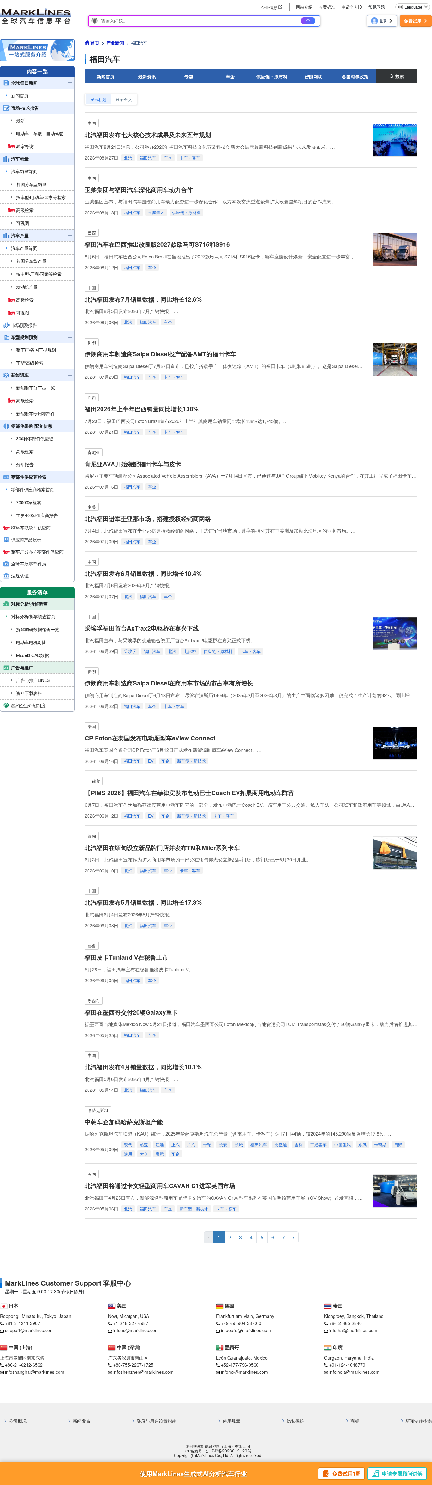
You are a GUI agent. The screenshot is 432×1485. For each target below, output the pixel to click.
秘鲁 (92, 946)
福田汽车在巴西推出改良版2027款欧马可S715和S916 (157, 244)
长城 (239, 1145)
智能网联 (313, 76)
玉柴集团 (156, 212)
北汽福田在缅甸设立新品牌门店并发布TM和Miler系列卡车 (162, 847)
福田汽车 (148, 158)
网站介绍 (304, 7)
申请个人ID (352, 7)
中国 (92, 123)
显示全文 (123, 99)
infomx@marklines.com (244, 1372)
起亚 (144, 1145)
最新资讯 (147, 76)
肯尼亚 (94, 452)
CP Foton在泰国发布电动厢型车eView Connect (150, 738)
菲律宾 (94, 781)
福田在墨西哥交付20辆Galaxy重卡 (131, 1012)
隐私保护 (295, 1421)
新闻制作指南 (418, 1421)
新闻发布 (81, 1421)
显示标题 (98, 99)
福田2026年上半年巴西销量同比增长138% (142, 409)
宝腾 (160, 1154)
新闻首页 (105, 76)
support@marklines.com (29, 1330)
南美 (92, 507)
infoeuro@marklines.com (246, 1330)
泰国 (92, 726)
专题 (188, 76)
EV (151, 761)
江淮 (160, 1145)
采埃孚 (130, 651)
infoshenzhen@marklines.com (143, 1372)
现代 (128, 1145)
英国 (92, 1174)
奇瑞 (207, 1145)
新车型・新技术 (191, 761)
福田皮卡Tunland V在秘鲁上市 (126, 957)
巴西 (92, 233)
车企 (230, 76)
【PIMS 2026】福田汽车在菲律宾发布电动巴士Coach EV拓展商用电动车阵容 (189, 792)
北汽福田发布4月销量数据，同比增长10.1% (143, 1067)
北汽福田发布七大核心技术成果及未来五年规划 (148, 134)
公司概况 (18, 1421)
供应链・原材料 (271, 76)
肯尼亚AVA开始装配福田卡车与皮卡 (133, 464)
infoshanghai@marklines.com (34, 1372)
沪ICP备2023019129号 (229, 1450)
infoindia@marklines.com (354, 1372)
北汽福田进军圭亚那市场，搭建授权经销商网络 (148, 518)
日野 (398, 1145)
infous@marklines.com (136, 1330)
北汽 (128, 158)
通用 (128, 1154)
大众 (144, 1154)
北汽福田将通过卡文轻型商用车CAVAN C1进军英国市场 (160, 1185)
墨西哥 (94, 1001)
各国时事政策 (355, 76)
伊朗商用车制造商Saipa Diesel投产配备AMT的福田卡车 (160, 354)
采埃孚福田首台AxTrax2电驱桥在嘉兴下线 (142, 628)
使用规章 (231, 1421)
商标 (354, 1421)
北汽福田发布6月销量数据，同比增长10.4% (143, 573)
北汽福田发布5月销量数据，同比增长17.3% (143, 902)
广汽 (191, 1145)
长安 (223, 1145)
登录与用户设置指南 (156, 1421)
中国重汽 (342, 1145)
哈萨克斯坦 (98, 1110)
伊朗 (92, 342)
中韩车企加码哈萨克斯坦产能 (124, 1122)
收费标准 (327, 7)
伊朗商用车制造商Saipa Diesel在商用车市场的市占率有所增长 (169, 683)
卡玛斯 (380, 1145)
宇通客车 (318, 1145)
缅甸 (92, 836)
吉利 (298, 1145)
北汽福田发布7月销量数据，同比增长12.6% (143, 299)
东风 (362, 1145)
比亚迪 (281, 1145)
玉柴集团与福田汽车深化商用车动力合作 (139, 189)
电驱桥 (190, 651)
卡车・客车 (190, 158)
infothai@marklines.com (353, 1330)
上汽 (175, 1145)
